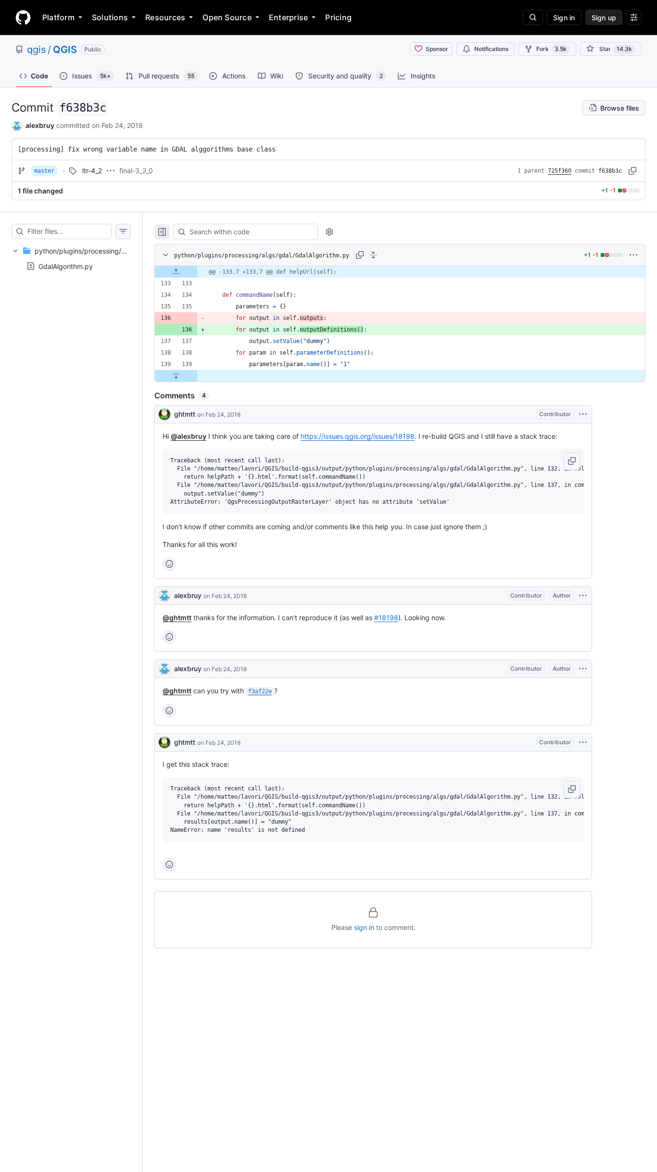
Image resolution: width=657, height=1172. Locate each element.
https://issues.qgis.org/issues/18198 (358, 436)
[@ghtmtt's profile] (164, 414)
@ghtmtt (177, 617)
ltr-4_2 (92, 170)
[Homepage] (23, 17)
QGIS (65, 49)
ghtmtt (184, 414)
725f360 (559, 170)
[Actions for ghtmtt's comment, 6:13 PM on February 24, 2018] (583, 414)
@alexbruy (188, 436)
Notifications (491, 48)
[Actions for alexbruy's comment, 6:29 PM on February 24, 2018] (583, 668)
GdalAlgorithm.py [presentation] (65, 266)
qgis (36, 49)
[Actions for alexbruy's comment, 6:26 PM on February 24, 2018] (583, 595)
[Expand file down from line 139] (176, 376)
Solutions (110, 17)
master (44, 170)
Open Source (227, 17)
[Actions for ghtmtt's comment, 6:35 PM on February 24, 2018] (583, 742)
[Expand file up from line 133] (176, 272)
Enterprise (288, 17)
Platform (58, 17)
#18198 (386, 617)
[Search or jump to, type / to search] (533, 17)
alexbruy (39, 125)
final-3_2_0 (136, 170)
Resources (165, 17)
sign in (364, 927)
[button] (572, 461)
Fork (551, 48)
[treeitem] (71, 258)
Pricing (338, 17)
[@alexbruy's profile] (164, 595)
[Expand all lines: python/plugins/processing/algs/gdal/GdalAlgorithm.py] (373, 255)
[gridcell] (400, 272)
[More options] (633, 255)
